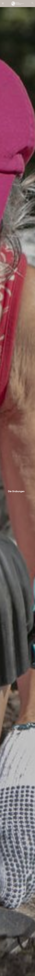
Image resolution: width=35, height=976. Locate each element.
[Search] (33, 3)
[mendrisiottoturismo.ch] (2, 3)
